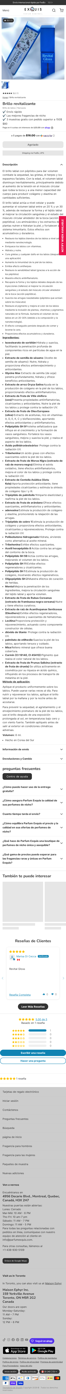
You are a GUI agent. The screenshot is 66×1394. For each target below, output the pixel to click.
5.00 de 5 (41, 1019)
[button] (33, 135)
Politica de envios (10, 1362)
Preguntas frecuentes (15, 1118)
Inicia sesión (10, 1371)
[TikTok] (4, 1341)
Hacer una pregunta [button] (33, 1060)
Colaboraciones (10, 1358)
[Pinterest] (17, 1341)
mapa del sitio (26, 1365)
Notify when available (62, 235)
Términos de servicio (27, 1358)
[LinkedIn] (22, 1341)
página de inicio (12, 1137)
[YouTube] (26, 1341)
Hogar (5, 97)
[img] (17, 951)
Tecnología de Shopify (13, 1387)
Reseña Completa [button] (20, 994)
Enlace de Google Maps (16, 1261)
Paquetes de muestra (15, 1164)
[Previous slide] (2, 978)
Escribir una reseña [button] (33, 1052)
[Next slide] (63, 978)
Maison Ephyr (53, 1283)
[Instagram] (8, 1341)
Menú (6, 10)
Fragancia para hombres (17, 1146)
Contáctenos (10, 1109)
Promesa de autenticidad (51, 1362)
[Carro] (60, 10)
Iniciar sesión (10, 1100)
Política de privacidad (29, 1362)
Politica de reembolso (47, 1358)
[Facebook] (13, 1341)
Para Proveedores (11, 1365)
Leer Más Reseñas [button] (33, 1006)
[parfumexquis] (33, 10)
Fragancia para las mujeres (19, 1155)
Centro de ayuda (17, 776)
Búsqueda (8, 1128)
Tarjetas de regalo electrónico (21, 1091)
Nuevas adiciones (13, 1173)
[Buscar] (52, 10)
